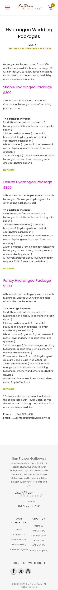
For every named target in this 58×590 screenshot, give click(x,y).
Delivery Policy (18, 539)
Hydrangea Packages (15, 64)
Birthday (38, 525)
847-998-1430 (29, 506)
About (19, 529)
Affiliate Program (19, 549)
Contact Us (19, 534)
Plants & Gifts (38, 545)
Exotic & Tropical (38, 550)
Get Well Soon (38, 535)
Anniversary (39, 530)
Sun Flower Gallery (27, 458)
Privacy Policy (19, 544)
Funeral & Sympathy (39, 542)
